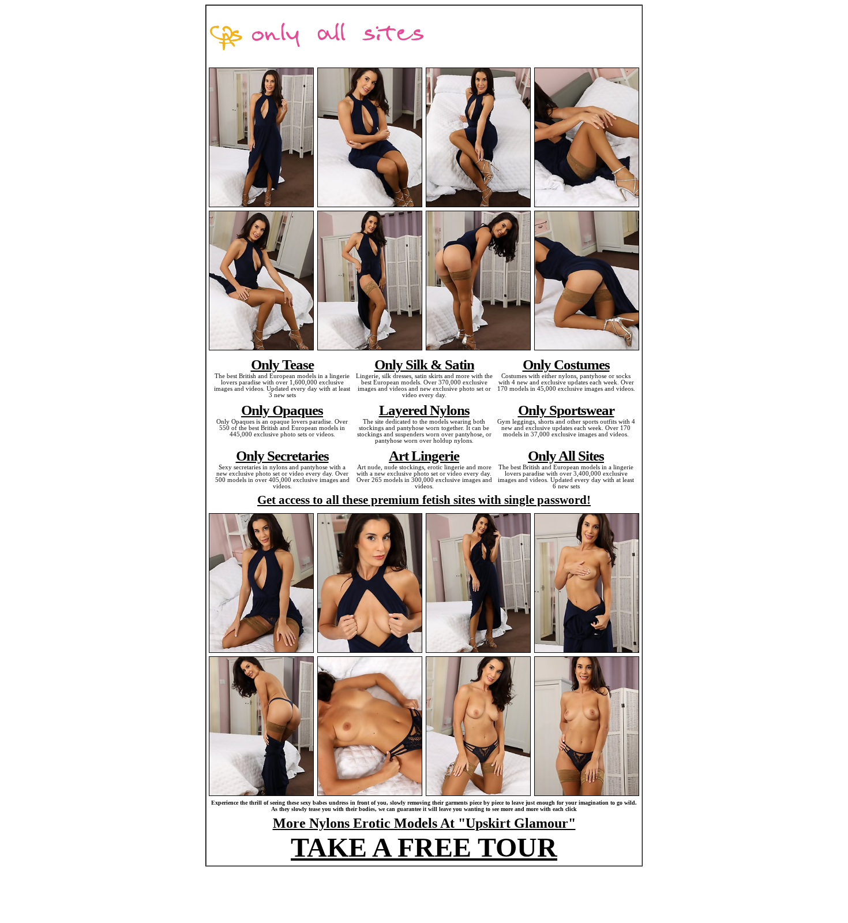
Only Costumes (566, 364)
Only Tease (282, 364)
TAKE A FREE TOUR (424, 847)
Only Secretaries (282, 455)
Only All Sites (566, 455)
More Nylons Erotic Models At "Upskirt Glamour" (424, 823)
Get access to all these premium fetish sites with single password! (424, 500)
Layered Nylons (424, 410)
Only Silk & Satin (424, 364)
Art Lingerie (424, 455)
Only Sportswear (566, 410)
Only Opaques (282, 410)
